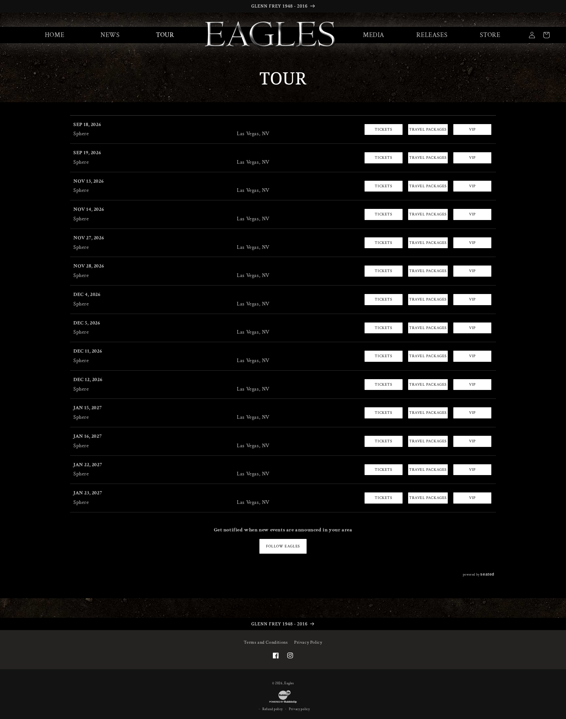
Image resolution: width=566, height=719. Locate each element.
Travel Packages (428, 129)
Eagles (289, 683)
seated (487, 574)
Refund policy (272, 709)
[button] (373, 35)
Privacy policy (299, 709)
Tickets (383, 129)
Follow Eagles (283, 546)
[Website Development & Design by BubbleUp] (283, 703)
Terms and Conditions (266, 642)
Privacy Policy (308, 642)
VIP (472, 129)
